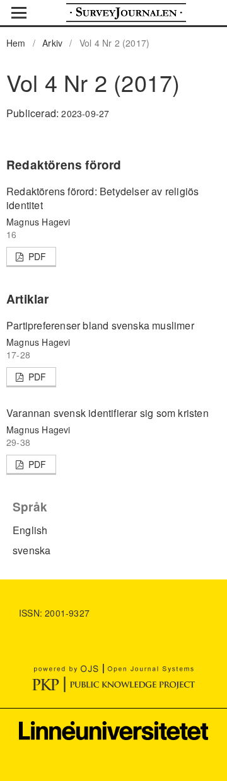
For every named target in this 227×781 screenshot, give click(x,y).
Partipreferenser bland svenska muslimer (100, 325)
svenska (31, 550)
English (30, 530)
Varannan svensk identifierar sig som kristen (107, 413)
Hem (16, 43)
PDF (36, 256)
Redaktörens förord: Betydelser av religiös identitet (102, 198)
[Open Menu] (19, 12)
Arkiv (52, 43)
